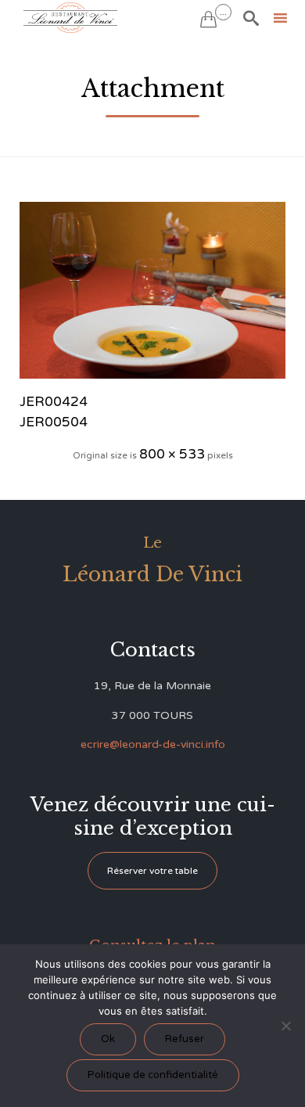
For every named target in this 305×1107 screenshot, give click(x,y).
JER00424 (54, 402)
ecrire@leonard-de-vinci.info (153, 744)
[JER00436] (152, 290)
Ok (108, 1039)
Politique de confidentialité (153, 1075)
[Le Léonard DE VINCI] (70, 17)
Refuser (184, 1039)
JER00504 (54, 422)
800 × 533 (172, 454)
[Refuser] (285, 1025)
